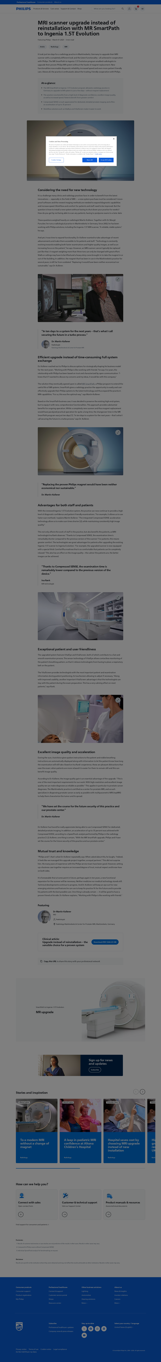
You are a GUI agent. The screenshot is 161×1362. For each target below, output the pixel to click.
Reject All (90, 160)
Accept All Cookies (106, 160)
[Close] (113, 138)
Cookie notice (98, 154)
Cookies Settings (56, 160)
